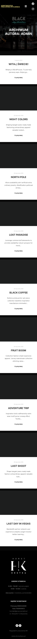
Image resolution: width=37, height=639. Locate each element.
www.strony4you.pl (19, 636)
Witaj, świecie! (18, 64)
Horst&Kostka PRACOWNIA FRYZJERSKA (10, 6)
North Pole (18, 177)
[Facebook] (17, 625)
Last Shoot (18, 465)
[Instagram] (20, 625)
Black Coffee (18, 292)
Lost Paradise (18, 234)
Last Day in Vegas (18, 523)
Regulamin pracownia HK (18, 631)
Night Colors (18, 119)
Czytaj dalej (18, 77)
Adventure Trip (18, 408)
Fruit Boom (18, 350)
